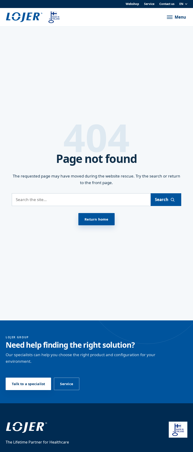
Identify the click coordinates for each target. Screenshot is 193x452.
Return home (96, 219)
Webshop (132, 4)
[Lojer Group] (24, 17)
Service (149, 4)
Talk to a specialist (28, 383)
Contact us (166, 4)
